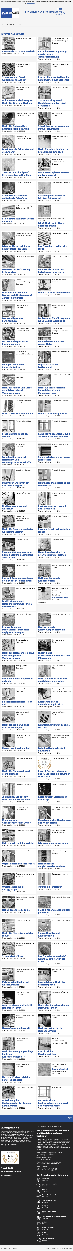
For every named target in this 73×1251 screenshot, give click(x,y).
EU (60, 8)
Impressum (4, 1248)
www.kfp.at (4, 1146)
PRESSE (9, 25)
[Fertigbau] (53, 1209)
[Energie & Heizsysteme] (53, 1204)
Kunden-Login (14, 1248)
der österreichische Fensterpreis (11, 1171)
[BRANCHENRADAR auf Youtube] (52, 1170)
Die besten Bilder (6, 1175)
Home (4, 25)
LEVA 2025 (7, 1167)
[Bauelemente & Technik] (53, 1188)
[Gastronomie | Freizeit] (53, 1215)
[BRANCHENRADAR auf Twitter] (41, 1170)
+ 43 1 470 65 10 (43, 1155)
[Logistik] (53, 1226)
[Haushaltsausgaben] (53, 1242)
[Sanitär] (53, 1237)
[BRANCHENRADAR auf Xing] (48, 1170)
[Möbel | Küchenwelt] (53, 1231)
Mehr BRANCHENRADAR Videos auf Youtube (49, 1126)
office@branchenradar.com (44, 1157)
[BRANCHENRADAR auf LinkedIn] (45, 1170)
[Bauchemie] (53, 1182)
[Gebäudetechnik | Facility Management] (53, 1220)
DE (58, 8)
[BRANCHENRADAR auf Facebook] (38, 1170)
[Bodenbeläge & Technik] (53, 1199)
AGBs (9, 1248)
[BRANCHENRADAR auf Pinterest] (56, 1170)
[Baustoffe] (53, 1193)
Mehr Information (31, 3)
